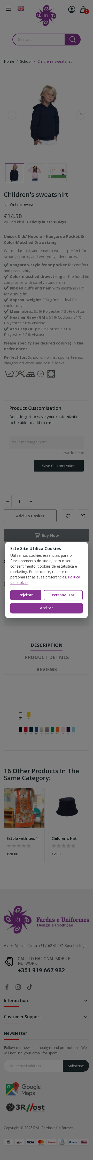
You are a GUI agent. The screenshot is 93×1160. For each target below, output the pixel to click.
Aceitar (46, 608)
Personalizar (63, 594)
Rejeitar (26, 594)
